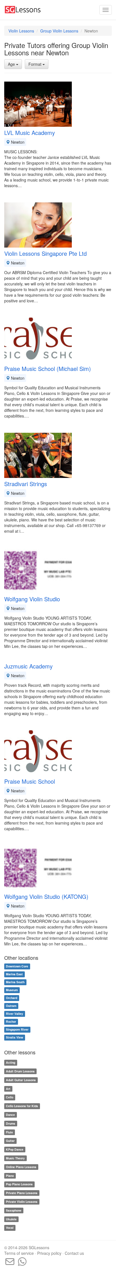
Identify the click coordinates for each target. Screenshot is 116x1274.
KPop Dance (14, 1149)
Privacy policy (49, 1253)
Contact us (74, 1253)
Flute (9, 1132)
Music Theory (15, 1158)
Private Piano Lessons (21, 1193)
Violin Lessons (21, 31)
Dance (10, 1115)
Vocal (10, 1228)
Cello (9, 1097)
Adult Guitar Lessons (21, 1080)
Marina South (15, 982)
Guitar (10, 1141)
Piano (10, 1176)
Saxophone (13, 1210)
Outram (11, 1006)
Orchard (11, 998)
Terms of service (19, 1253)
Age (12, 64)
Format (35, 64)
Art (8, 1089)
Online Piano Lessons (21, 1167)
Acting (10, 1062)
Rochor (11, 1022)
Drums (10, 1123)
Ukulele (11, 1219)
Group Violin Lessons (59, 31)
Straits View (14, 1037)
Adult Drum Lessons (20, 1071)
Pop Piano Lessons (19, 1184)
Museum (12, 990)
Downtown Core (17, 966)
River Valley (14, 1014)
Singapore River (17, 1030)
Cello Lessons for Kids (22, 1106)
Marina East (14, 974)
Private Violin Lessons (21, 1201)
